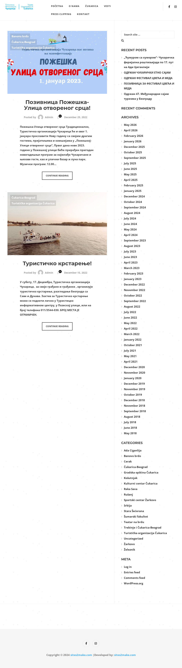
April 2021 (131, 361)
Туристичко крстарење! (57, 263)
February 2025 (133, 185)
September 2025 (135, 158)
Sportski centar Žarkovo (140, 500)
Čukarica (91, 6)
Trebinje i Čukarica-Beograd (142, 527)
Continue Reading (57, 175)
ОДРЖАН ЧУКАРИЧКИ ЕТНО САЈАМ (147, 72)
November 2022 (134, 290)
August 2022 (132, 306)
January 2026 (132, 141)
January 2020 (132, 378)
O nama (74, 6)
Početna (57, 6)
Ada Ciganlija (132, 450)
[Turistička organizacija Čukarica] (26, 6)
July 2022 (130, 312)
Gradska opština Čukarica (141, 472)
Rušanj (128, 494)
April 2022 (131, 328)
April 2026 (131, 130)
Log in (128, 567)
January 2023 (132, 279)
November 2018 (134, 405)
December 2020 (134, 367)
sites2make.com (81, 655)
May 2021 (130, 356)
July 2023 (130, 251)
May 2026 (130, 124)
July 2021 (130, 350)
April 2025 (131, 180)
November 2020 (134, 372)
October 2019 (133, 394)
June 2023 (130, 257)
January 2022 (132, 339)
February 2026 (133, 136)
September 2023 (135, 240)
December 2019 (134, 383)
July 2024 (130, 218)
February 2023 (133, 273)
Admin (49, 117)
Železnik (129, 549)
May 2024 (130, 229)
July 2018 (130, 422)
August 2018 (132, 416)
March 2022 (132, 334)
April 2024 (131, 235)
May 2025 (130, 174)
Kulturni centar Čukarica (140, 483)
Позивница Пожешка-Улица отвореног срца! (57, 105)
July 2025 (130, 163)
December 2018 (134, 400)
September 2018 (135, 411)
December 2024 (134, 196)
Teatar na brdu (134, 522)
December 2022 (134, 284)
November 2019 (134, 389)
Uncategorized (133, 538)
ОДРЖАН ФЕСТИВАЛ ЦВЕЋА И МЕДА (148, 78)
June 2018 (130, 427)
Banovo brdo (20, 36)
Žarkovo (129, 544)
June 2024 (130, 224)
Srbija (128, 505)
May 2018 (130, 433)
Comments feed (134, 578)
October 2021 (133, 345)
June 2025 (130, 169)
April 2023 (131, 262)
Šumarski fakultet (136, 516)
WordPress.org (133, 583)
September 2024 (135, 207)
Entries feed (132, 572)
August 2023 (132, 246)
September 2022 (135, 301)
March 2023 (132, 268)
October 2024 (133, 202)
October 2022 (133, 295)
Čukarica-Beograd (23, 42)
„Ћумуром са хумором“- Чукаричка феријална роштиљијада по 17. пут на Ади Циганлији (149, 62)
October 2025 (133, 152)
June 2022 (130, 317)
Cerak (128, 461)
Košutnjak (130, 478)
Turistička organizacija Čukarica (33, 47)
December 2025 (134, 147)
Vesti (107, 6)
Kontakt (83, 14)
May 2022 (130, 323)
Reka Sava (130, 489)
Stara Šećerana (134, 511)
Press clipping (61, 14)
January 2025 (132, 191)
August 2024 (132, 213)
